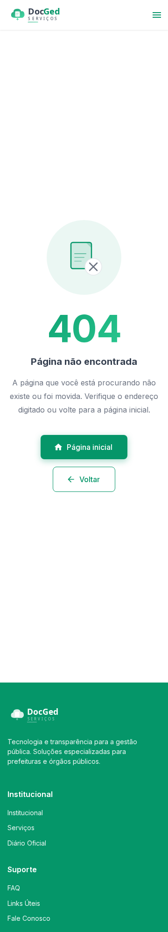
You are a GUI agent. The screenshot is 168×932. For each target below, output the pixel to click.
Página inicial (89, 447)
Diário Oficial (26, 843)
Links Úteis (23, 903)
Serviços (21, 828)
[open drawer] (156, 15)
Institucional (25, 813)
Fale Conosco (28, 918)
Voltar (89, 479)
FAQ (13, 888)
